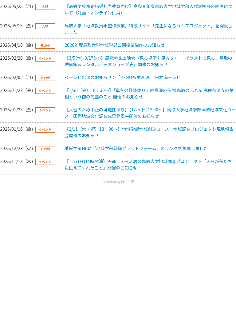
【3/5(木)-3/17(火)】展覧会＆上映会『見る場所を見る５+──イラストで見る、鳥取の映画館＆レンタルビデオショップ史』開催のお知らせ (148, 61)
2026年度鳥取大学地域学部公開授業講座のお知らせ (115, 45)
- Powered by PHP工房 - (118, 181)
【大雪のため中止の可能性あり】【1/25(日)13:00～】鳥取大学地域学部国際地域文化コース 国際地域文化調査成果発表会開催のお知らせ (150, 112)
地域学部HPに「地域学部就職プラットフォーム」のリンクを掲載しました (136, 148)
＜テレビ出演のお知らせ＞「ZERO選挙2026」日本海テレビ (123, 77)
